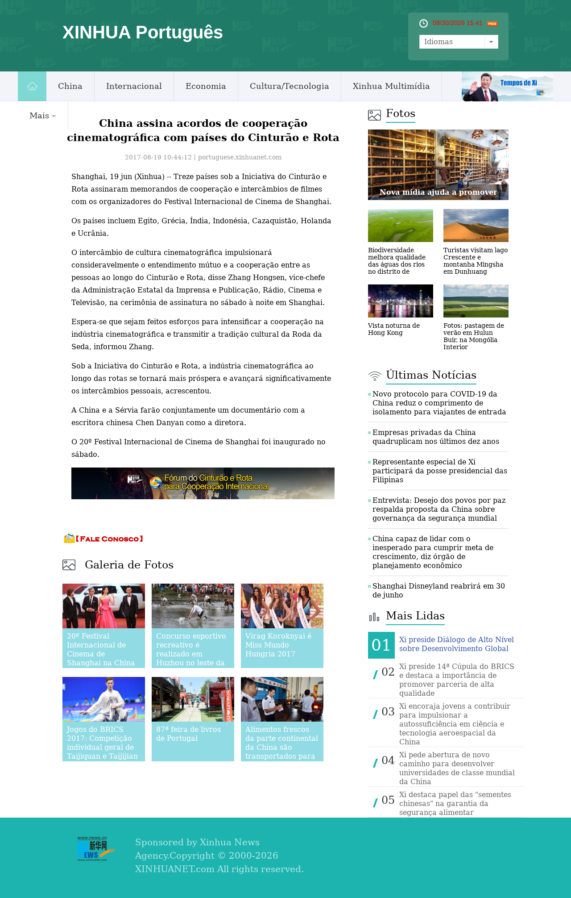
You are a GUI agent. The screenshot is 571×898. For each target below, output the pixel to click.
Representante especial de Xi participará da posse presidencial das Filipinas (439, 471)
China (70, 86)
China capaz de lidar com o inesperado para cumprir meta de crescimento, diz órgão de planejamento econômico (432, 552)
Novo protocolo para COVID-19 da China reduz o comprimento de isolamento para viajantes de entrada (439, 403)
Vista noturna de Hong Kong (394, 329)
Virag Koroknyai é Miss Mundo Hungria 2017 (278, 645)
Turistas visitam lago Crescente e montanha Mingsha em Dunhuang (475, 260)
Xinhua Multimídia (391, 86)
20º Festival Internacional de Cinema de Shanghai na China (101, 649)
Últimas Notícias (431, 375)
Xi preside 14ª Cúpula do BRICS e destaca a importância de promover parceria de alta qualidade (456, 680)
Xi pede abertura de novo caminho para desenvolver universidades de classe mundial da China (457, 768)
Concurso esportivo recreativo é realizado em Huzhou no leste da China (191, 654)
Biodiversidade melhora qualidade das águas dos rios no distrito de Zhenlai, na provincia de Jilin (400, 267)
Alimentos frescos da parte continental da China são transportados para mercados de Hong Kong (281, 751)
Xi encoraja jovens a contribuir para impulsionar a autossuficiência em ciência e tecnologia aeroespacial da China (454, 724)
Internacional (134, 86)
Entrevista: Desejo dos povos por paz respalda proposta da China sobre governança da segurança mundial (438, 509)
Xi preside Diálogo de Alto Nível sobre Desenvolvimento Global (456, 644)
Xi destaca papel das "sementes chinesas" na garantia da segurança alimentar (455, 803)
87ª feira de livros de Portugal (188, 734)
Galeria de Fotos (129, 565)
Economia (206, 86)
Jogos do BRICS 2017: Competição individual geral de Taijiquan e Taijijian (102, 742)
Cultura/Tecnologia (289, 86)
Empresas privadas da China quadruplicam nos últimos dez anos (435, 437)
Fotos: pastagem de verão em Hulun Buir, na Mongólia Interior (473, 336)
